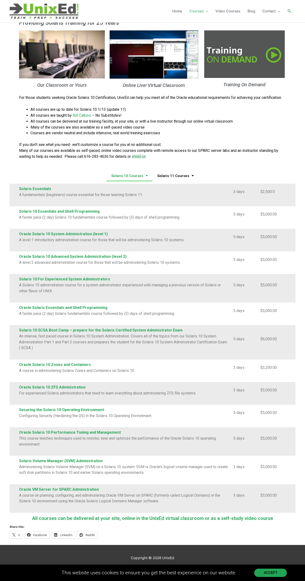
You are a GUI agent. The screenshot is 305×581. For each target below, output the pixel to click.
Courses (196, 11)
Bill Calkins (82, 115)
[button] (289, 11)
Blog (251, 11)
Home (177, 11)
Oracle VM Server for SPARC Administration (59, 489)
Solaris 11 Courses (173, 176)
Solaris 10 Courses (127, 176)
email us (139, 156)
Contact (268, 11)
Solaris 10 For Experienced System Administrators (64, 279)
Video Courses (227, 11)
